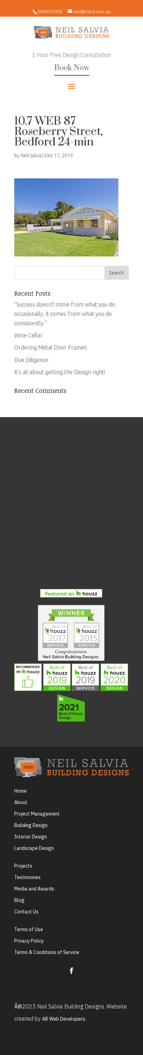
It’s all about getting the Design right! (60, 372)
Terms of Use (28, 929)
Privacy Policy (29, 941)
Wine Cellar (28, 335)
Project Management (37, 814)
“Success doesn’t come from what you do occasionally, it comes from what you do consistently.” (64, 313)
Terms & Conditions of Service (46, 952)
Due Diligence (31, 360)
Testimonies (27, 877)
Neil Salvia (30, 155)
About (20, 802)
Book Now (71, 68)
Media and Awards (34, 889)
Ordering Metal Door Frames (50, 347)
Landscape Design (34, 848)
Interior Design (30, 837)
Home (20, 791)
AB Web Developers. (64, 1019)
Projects (23, 866)
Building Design (31, 825)
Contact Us (26, 912)
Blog (19, 900)
